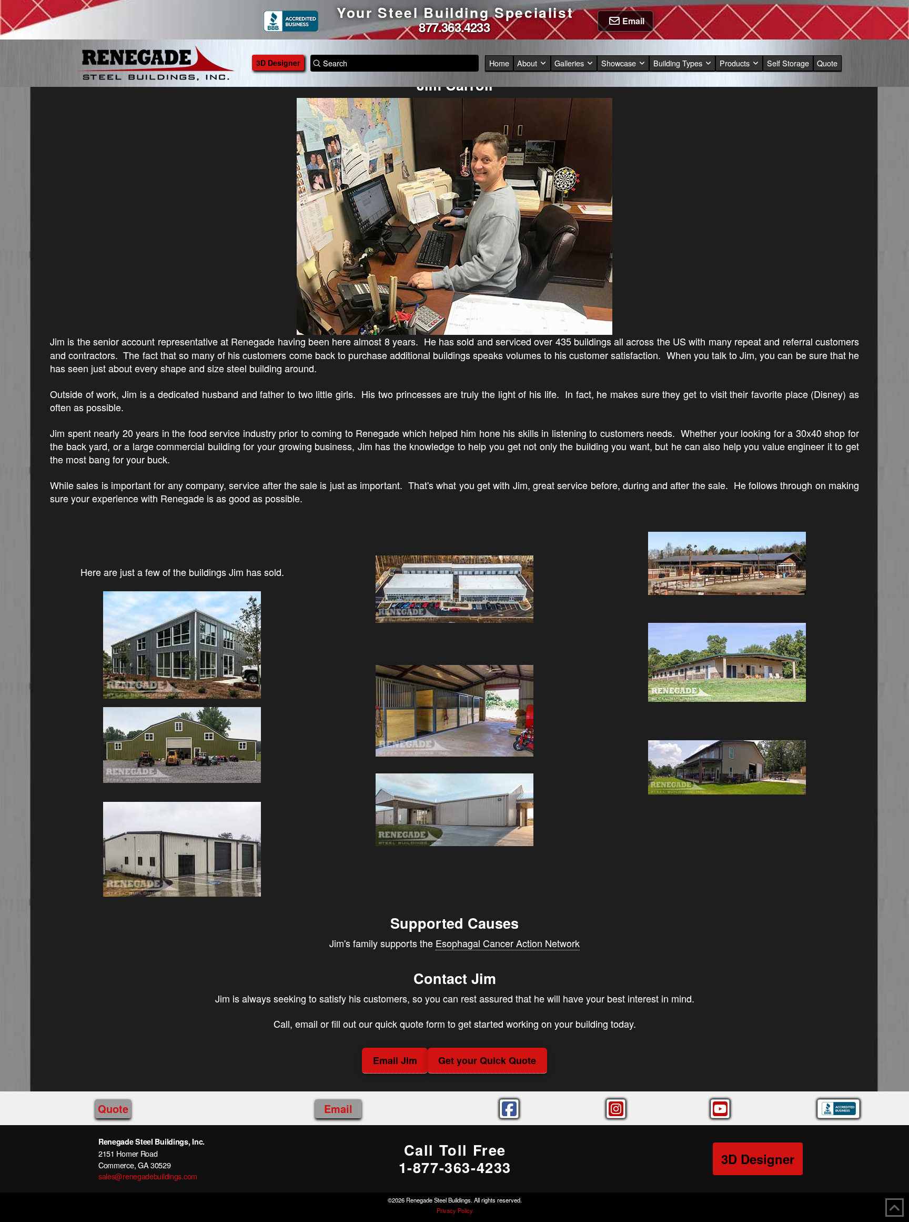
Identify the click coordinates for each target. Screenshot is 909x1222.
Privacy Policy (455, 1210)
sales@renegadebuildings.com (147, 1175)
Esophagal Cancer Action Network (508, 943)
